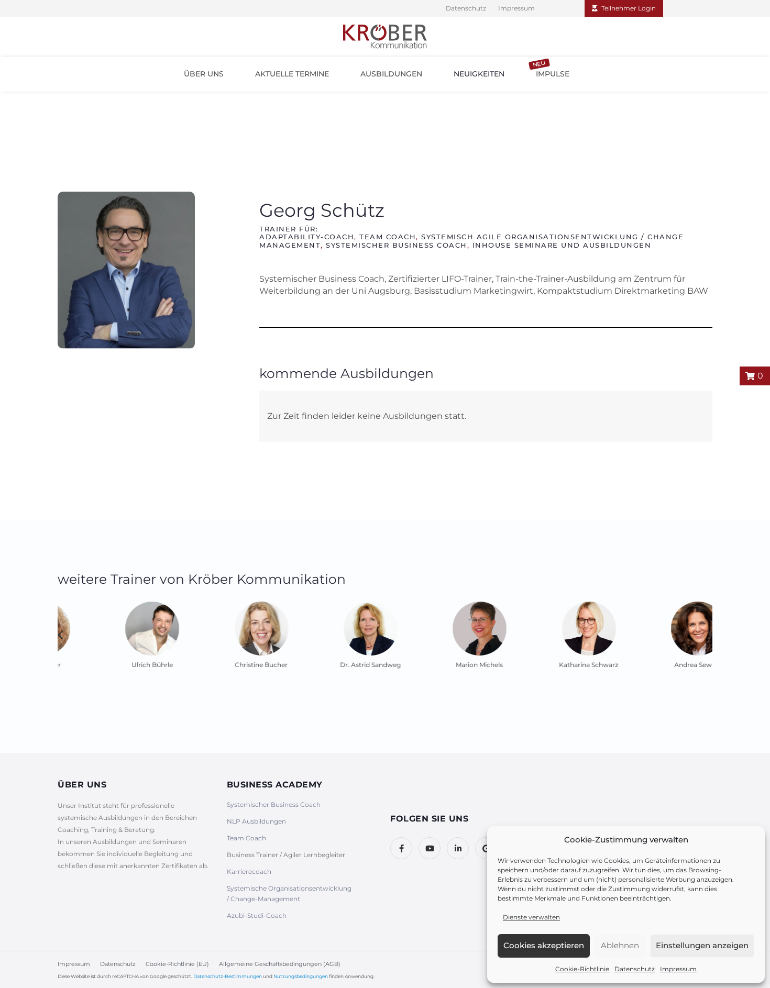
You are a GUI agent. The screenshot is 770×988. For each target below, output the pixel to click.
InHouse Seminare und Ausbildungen (562, 245)
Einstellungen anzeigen (702, 945)
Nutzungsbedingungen (300, 976)
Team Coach (387, 236)
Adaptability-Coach (306, 236)
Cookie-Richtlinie (582, 969)
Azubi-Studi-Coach (257, 915)
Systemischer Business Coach (396, 245)
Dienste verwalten (531, 917)
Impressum (678, 969)
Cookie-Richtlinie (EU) (177, 964)
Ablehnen (620, 945)
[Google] (486, 848)
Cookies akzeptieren (543, 945)
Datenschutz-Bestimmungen (227, 976)
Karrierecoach (249, 871)
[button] (204, 73)
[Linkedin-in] (458, 848)
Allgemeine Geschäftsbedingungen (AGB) (279, 964)
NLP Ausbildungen (256, 821)
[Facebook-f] (401, 848)
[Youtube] (430, 848)
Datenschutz (634, 969)
